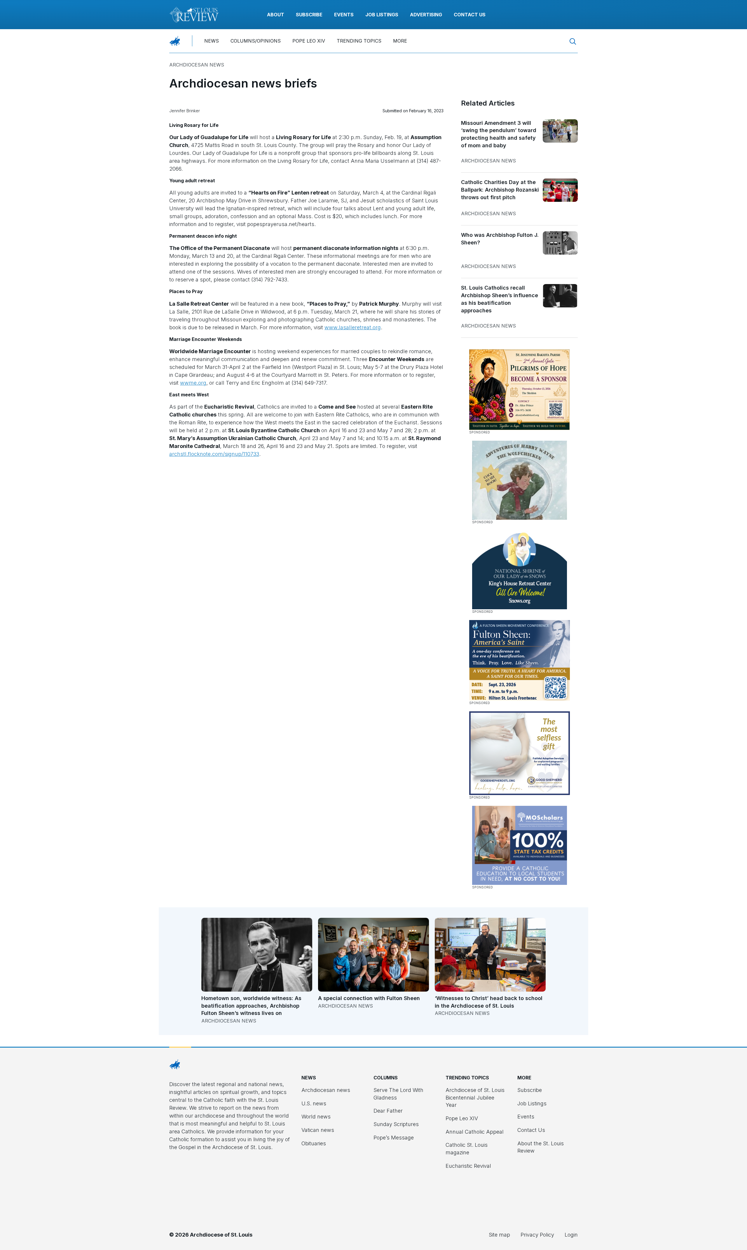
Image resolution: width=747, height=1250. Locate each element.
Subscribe (309, 14)
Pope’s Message (394, 1138)
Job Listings (381, 14)
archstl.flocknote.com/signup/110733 (214, 454)
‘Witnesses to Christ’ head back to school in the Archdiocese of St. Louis (488, 1002)
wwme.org (193, 383)
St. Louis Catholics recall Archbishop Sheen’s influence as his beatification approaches (499, 299)
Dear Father (388, 1111)
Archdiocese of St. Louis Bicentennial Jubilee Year (475, 1097)
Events (344, 14)
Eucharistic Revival (468, 1166)
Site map (499, 1235)
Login (571, 1235)
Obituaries (313, 1143)
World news (316, 1117)
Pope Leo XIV (308, 41)
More (400, 41)
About (275, 14)
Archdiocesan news (196, 65)
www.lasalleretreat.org (352, 327)
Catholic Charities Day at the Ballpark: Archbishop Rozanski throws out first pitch (500, 189)
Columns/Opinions (256, 41)
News (211, 41)
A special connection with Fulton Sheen (369, 998)
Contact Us (470, 14)
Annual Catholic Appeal (475, 1132)
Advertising (426, 14)
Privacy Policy (537, 1235)
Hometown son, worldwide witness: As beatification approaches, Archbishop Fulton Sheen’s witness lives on (251, 1005)
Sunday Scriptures (396, 1124)
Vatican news (317, 1130)
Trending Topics (359, 41)
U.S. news (313, 1103)
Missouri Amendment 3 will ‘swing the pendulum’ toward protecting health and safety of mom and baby (498, 134)
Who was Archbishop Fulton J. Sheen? (500, 239)
